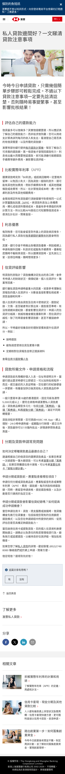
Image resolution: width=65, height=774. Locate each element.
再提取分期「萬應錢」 (32, 409)
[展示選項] (5, 19)
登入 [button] (58, 19)
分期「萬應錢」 (46, 406)
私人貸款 (23, 546)
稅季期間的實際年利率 (38, 235)
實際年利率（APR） (18, 202)
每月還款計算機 (35, 147)
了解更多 (12, 11)
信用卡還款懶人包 (18, 359)
